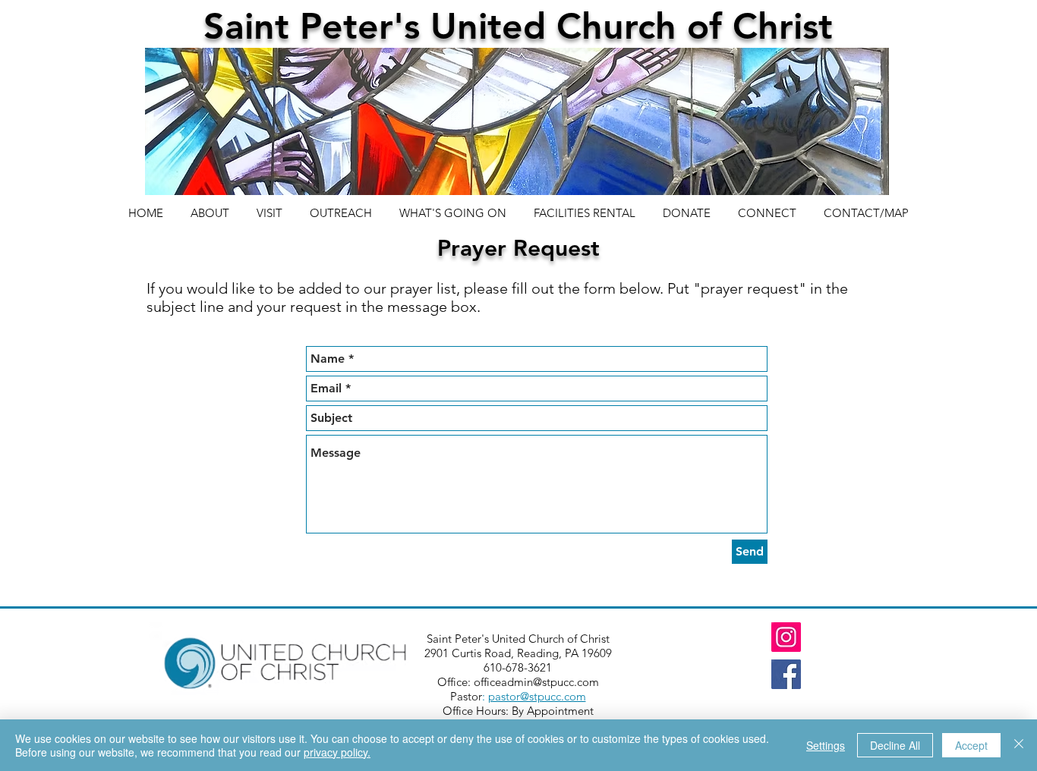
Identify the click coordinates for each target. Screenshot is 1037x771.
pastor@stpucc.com (537, 696)
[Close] (1019, 745)
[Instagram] (786, 637)
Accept (971, 745)
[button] (767, 206)
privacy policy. (337, 752)
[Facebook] (786, 674)
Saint (251, 26)
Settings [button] (825, 745)
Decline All (895, 745)
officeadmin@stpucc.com (536, 682)
